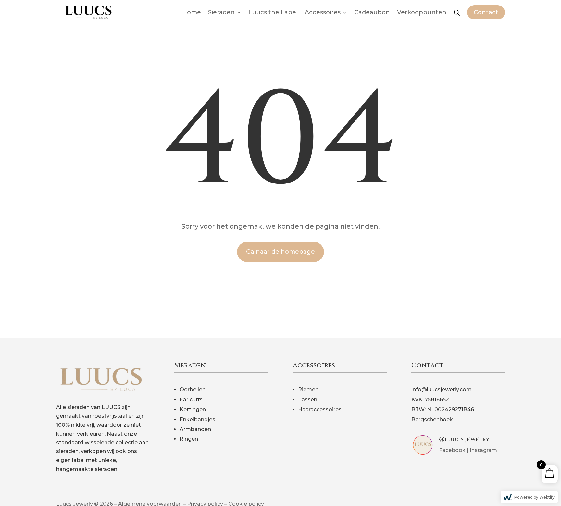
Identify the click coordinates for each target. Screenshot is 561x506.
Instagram (483, 450)
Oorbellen (193, 389)
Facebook (452, 450)
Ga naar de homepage (280, 251)
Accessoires (323, 12)
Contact (486, 12)
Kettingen (193, 409)
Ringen (189, 439)
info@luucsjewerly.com (441, 389)
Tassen (307, 400)
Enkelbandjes (197, 419)
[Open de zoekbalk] (457, 12)
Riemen (308, 389)
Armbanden (195, 429)
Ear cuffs (191, 400)
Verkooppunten (421, 12)
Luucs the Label (273, 12)
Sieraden (221, 12)
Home (191, 12)
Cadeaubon (372, 12)
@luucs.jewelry (464, 440)
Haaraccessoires (320, 409)
